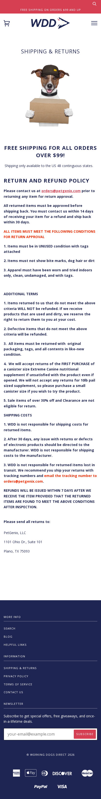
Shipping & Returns (20, 668)
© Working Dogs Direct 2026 (50, 754)
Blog (8, 636)
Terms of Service (18, 684)
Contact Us (13, 692)
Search (9, 628)
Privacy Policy (16, 676)
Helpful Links (15, 644)
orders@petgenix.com (61, 190)
